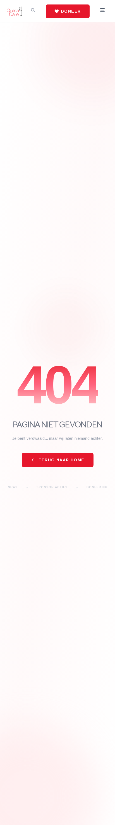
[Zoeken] (33, 11)
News (13, 487)
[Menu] (102, 11)
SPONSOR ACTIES (52, 487)
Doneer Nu (97, 487)
